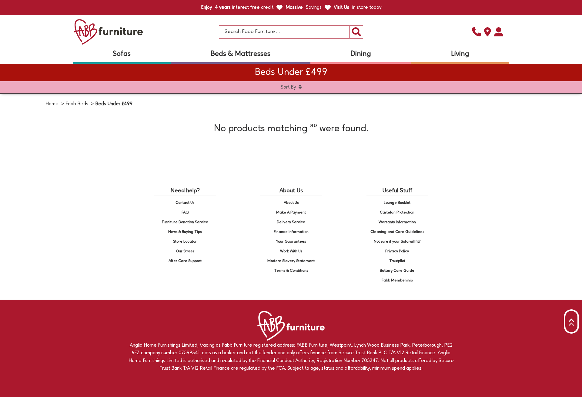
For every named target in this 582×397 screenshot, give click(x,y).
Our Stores (185, 251)
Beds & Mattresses (240, 54)
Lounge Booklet (397, 203)
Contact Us (185, 203)
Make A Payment (291, 212)
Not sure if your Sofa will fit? (397, 242)
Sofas (122, 54)
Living (460, 54)
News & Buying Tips (185, 232)
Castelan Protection (397, 212)
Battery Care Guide (397, 271)
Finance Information (291, 232)
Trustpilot (397, 261)
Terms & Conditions (291, 271)
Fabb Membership (397, 280)
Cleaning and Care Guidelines (397, 232)
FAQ (185, 212)
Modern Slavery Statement (291, 261)
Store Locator (185, 242)
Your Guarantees (291, 242)
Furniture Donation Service (185, 222)
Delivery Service (291, 222)
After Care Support (185, 261)
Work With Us (291, 251)
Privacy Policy (397, 251)
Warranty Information (397, 222)
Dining (360, 54)
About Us (291, 203)
